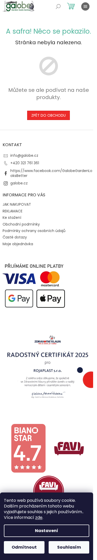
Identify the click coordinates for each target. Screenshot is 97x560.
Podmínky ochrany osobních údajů (34, 230)
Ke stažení (12, 217)
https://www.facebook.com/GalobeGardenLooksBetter (51, 173)
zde (38, 517)
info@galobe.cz (24, 155)
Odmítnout (24, 547)
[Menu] (85, 6)
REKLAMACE (13, 211)
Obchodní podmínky (21, 224)
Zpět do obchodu (48, 115)
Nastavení (46, 531)
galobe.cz (19, 183)
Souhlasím (69, 547)
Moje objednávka (18, 244)
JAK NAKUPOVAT (17, 204)
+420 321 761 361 (24, 163)
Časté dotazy (15, 237)
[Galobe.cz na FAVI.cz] (48, 491)
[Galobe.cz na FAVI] (69, 448)
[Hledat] (58, 6)
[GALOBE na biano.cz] (28, 448)
